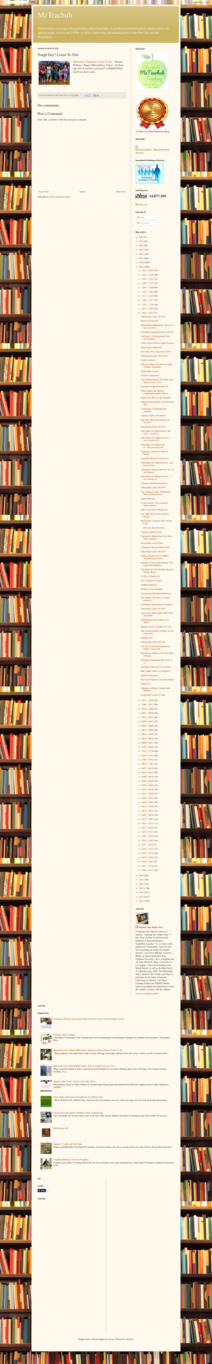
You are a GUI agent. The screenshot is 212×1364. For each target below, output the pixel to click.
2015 (141, 888)
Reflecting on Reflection (151, 347)
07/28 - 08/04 (148, 746)
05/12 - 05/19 (148, 793)
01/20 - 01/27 (148, 861)
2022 (141, 254)
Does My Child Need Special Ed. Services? (155, 421)
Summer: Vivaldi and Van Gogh (67, 1143)
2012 (141, 900)
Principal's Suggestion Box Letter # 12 (156, 661)
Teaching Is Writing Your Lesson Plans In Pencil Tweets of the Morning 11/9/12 (88, 1018)
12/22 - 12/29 (148, 274)
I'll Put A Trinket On (150, 576)
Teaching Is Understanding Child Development (155, 337)
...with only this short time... (153, 527)
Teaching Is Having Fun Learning (156, 666)
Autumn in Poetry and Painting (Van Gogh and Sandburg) (157, 564)
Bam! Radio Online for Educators (155, 670)
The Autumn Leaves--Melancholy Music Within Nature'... (156, 493)
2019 (141, 266)
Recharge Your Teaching (151, 588)
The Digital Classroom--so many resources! (155, 599)
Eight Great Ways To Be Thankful (156, 397)
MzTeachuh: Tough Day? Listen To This (92, 61)
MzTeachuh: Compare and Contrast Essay (156, 522)
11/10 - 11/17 (148, 300)
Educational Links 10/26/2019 (154, 355)
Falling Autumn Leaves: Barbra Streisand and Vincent (155, 557)
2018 (141, 875)
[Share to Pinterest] (97, 95)
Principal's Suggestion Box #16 (154, 386)
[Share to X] (91, 95)
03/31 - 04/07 (148, 819)
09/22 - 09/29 (148, 712)
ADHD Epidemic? (149, 584)
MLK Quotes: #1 (60, 1128)
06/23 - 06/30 (148, 768)
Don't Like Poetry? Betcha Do (154, 509)
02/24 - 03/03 (148, 840)
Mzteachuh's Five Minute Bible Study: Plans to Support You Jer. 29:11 (84, 1065)
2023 (141, 249)
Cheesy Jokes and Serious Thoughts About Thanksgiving (78, 1112)
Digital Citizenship (149, 675)
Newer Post (43, 191)
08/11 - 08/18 (148, 738)
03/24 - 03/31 (148, 823)
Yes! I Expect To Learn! (151, 580)
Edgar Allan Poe (148, 498)
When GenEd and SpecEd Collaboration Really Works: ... (156, 392)
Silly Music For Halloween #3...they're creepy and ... (153, 446)
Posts (141, 217)
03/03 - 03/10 (148, 836)
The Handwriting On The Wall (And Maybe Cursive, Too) (157, 381)
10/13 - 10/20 (148, 700)
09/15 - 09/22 (148, 717)
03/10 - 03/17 (148, 831)
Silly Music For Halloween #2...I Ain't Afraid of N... (155, 439)
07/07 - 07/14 (148, 759)
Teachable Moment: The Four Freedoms (70, 1159)
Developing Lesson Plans (152, 542)
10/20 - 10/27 (148, 312)
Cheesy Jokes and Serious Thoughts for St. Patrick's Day (78, 1096)
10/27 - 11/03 (148, 308)
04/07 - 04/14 (148, 814)
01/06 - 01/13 (148, 870)
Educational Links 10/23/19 (153, 551)
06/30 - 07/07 (148, 763)
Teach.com (142, 204)
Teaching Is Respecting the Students (156, 604)
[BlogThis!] (88, 95)
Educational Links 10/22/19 (153, 608)
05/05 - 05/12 (148, 797)
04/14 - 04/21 (148, 810)
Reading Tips (147, 637)
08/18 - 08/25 (148, 734)
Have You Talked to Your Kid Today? (157, 679)
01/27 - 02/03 (148, 857)
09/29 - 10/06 (148, 708)
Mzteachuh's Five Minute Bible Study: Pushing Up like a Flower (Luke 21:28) (87, 1050)
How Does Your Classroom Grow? (156, 351)
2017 (141, 879)
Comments (144, 222)
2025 (141, 241)
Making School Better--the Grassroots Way (157, 403)
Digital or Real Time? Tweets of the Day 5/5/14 (74, 1081)
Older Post (120, 191)
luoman (111, 1339)
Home (82, 191)
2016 (141, 883)
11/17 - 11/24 (148, 295)
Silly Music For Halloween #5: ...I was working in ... (156, 477)
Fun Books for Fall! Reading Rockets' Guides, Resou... (157, 570)
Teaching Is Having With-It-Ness (155, 547)
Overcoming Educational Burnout (156, 593)
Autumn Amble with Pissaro (153, 415)
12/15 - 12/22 (148, 278)
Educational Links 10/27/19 (153, 316)
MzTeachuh (55, 15)
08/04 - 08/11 (148, 742)
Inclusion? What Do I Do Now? (155, 458)
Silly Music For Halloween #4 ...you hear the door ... (157, 464)
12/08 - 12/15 (148, 283)
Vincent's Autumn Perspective (154, 483)
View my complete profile (146, 993)
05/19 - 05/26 (148, 789)
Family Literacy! (148, 359)
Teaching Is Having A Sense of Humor (154, 453)
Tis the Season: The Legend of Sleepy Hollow (154, 504)
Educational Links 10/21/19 (153, 641)
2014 (141, 892)
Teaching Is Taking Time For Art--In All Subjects (157, 471)
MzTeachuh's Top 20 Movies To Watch (155, 621)
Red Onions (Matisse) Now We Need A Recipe (157, 654)
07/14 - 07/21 (148, 755)
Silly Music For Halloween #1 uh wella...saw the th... (155, 432)
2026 (141, 237)
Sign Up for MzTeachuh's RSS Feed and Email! (157, 614)
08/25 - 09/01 (148, 729)
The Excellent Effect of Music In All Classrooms (157, 632)
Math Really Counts (149, 371)
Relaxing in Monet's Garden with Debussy (155, 689)
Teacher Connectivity (150, 375)
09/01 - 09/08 (148, 725)
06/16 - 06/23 (148, 772)
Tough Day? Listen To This (153, 694)
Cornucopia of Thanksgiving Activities (153, 410)
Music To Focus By (149, 320)
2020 (141, 262)
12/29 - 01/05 (148, 270)
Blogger (129, 1339)
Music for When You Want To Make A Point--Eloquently (157, 365)
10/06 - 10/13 (148, 704)
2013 (141, 896)
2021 (141, 258)
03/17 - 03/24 (148, 827)
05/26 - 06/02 (148, 785)
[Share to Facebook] (94, 95)
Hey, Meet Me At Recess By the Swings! (155, 515)
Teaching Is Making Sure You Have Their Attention (156, 537)
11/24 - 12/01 (148, 291)
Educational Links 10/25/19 (153, 426)
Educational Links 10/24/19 (153, 487)
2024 (141, 245)
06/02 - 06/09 (148, 780)
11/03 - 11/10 (148, 304)
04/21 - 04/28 (148, 806)
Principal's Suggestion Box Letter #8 (157, 331)
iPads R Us (146, 683)
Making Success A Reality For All (156, 626)
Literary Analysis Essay (151, 531)
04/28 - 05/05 (148, 802)
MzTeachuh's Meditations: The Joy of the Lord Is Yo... (157, 326)
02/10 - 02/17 (148, 848)
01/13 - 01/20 (148, 865)
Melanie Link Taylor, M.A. (151, 927)
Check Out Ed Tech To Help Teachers (157, 343)
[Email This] (86, 95)
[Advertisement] (61, 1224)
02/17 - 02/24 (148, 844)
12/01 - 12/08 (148, 287)
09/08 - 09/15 (148, 721)
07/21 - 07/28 (148, 751)
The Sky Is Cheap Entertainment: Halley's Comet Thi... (155, 647)
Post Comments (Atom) (60, 196)
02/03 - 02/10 (148, 853)
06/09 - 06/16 (148, 776)
